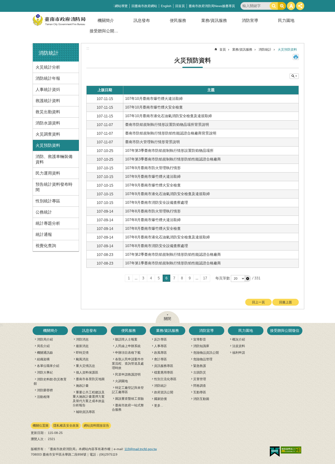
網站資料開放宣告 (96, 425)
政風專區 (160, 352)
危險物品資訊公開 (206, 352)
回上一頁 (258, 302)
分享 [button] (300, 6)
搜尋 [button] (274, 6)
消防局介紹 (45, 339)
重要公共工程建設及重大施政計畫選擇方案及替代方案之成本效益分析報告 (89, 398)
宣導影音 (199, 339)
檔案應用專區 (163, 372)
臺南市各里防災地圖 (90, 379)
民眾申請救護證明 (128, 374)
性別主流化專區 (165, 379)
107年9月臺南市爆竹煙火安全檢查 (153, 185)
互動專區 (199, 392)
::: (32, 45)
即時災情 (82, 352)
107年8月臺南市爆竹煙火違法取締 (153, 220)
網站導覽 (121, 6)
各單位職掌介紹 (48, 366)
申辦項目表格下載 (128, 352)
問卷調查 (199, 385)
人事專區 (160, 346)
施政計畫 (82, 385)
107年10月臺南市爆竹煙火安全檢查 (154, 107)
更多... (158, 405)
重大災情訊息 (85, 366)
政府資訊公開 (163, 392)
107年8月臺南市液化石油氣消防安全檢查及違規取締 (167, 237)
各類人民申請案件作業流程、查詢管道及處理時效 (128, 363)
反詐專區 (160, 339)
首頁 (222, 49)
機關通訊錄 (45, 352)
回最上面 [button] (285, 302)
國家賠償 (160, 399)
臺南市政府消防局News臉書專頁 (212, 6)
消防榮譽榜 (45, 390)
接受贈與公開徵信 (106, 31)
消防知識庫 (201, 346)
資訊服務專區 (163, 366)
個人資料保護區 (87, 372)
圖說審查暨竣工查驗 (129, 398)
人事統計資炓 (48, 89)
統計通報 (44, 234)
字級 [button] (291, 6)
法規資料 (238, 346)
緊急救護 (199, 366)
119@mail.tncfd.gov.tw (140, 449)
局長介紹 (43, 346)
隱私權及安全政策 (66, 425)
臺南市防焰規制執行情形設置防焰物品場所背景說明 (167, 124)
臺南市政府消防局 (59, 20)
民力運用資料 (48, 173)
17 (205, 278)
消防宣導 (250, 20)
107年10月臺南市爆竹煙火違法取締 (154, 99)
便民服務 (178, 20)
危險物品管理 (202, 359)
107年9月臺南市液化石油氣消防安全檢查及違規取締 (167, 194)
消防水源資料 (48, 123)
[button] (248, 278)
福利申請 (238, 352)
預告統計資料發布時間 (54, 187)
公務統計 (44, 212)
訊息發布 (142, 20)
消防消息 (82, 339)
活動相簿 (43, 397)
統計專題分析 (48, 223)
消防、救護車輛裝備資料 (54, 159)
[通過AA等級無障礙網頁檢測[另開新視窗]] (291, 450)
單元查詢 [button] (294, 76)
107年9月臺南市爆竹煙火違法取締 (153, 176)
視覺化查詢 (46, 245)
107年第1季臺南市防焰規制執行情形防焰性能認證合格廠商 (173, 263)
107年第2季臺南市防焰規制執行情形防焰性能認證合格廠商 (173, 254)
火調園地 (121, 381)
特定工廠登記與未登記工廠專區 (128, 390)
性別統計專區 (48, 201)
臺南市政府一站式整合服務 (128, 407)
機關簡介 (106, 20)
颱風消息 (82, 359)
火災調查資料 (48, 134)
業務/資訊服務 (214, 20)
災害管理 (199, 379)
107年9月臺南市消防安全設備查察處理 (156, 202)
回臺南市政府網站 (144, 6)
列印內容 (296, 57)
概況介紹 (238, 339)
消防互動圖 (201, 399)
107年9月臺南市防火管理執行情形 (153, 168)
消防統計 (265, 49)
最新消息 (82, 346)
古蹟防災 (199, 372)
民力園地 (286, 20)
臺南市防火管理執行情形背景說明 (152, 142)
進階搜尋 (282, 6)
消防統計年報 (48, 78)
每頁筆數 (222, 278)
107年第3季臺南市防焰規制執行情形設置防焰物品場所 (169, 150)
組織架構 (43, 359)
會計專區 (160, 359)
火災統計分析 (48, 67)
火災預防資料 (48, 145)
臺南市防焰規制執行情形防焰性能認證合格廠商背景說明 (170, 133)
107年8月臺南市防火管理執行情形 (153, 211)
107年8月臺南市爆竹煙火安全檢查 (153, 228)
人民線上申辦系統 (128, 346)
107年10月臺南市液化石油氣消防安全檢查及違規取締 (168, 116)
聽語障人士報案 (126, 339)
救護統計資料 (48, 100)
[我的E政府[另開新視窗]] (275, 451)
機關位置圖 (41, 425)
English (166, 6)
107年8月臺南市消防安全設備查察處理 (156, 246)
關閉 (167, 319)
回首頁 (180, 6)
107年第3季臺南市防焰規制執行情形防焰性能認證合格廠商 (173, 159)
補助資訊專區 (85, 412)
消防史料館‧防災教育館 (50, 381)
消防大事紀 (45, 372)
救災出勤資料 (48, 112)
